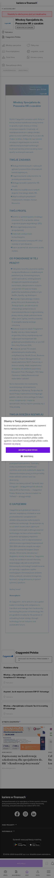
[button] (27, 456)
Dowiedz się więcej (12, 444)
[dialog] (27, 439)
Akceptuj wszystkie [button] (27, 450)
